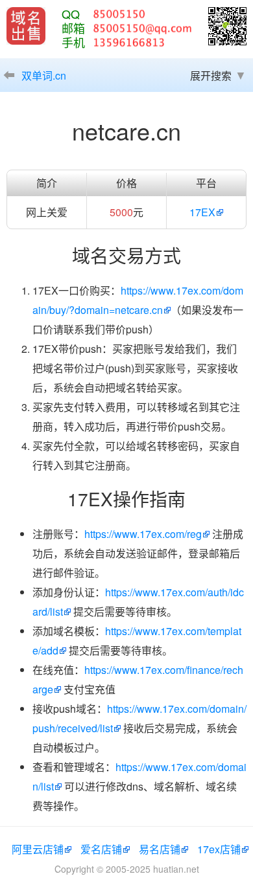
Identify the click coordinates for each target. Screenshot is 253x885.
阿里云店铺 (38, 849)
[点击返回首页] (25, 25)
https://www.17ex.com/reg (143, 533)
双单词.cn (43, 75)
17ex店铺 (219, 849)
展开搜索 (211, 75)
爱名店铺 (101, 849)
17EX (202, 212)
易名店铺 (159, 849)
